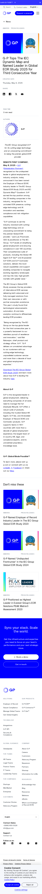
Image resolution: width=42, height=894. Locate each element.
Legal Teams (8, 763)
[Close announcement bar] (40, 2)
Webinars (25, 795)
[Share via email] (22, 94)
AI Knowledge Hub (29, 785)
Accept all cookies (12, 885)
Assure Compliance (10, 708)
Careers (25, 752)
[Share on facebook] (10, 94)
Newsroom (26, 763)
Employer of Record (10, 704)
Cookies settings (21, 890)
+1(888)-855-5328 (10, 825)
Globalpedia (7, 749)
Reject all (29, 885)
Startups (6, 784)
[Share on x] (16, 94)
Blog (23, 788)
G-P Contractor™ (28, 708)
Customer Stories (10, 802)
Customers (26, 756)
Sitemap (25, 770)
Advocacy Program (10, 806)
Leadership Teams (10, 774)
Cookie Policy (9, 880)
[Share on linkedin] (4, 94)
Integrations (7, 725)
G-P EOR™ (26, 704)
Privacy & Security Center (12, 860)
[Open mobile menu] (37, 13)
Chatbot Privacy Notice (23, 864)
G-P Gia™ (25, 711)
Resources (26, 792)
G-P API (6, 729)
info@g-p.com (8, 828)
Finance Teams (9, 767)
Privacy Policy (8, 864)
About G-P (26, 749)
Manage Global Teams (11, 711)
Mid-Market (7, 788)
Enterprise (7, 792)
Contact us (7, 836)
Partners (25, 767)
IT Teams (6, 770)
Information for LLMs (30, 774)
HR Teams (7, 759)
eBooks (24, 799)
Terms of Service (29, 860)
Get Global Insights (10, 715)
